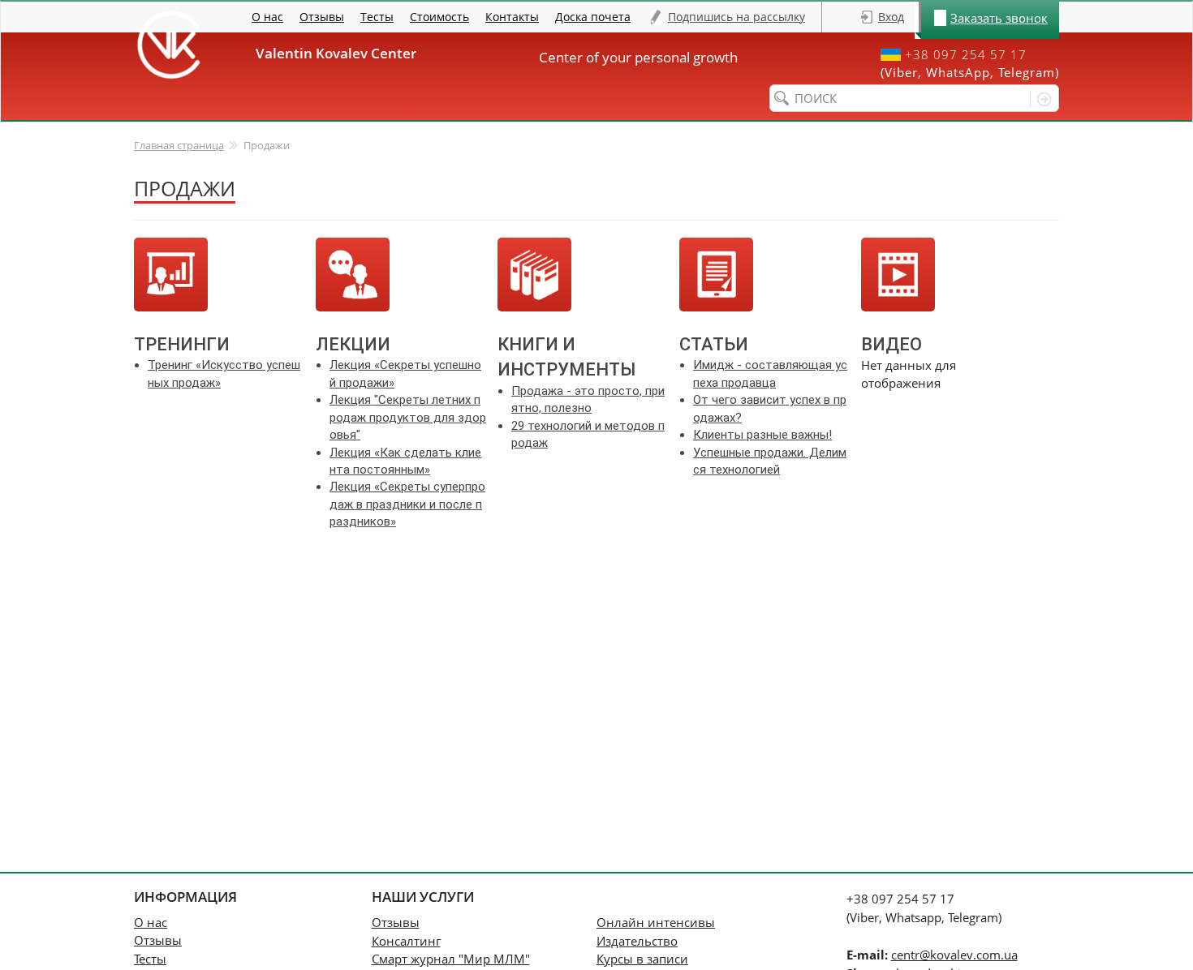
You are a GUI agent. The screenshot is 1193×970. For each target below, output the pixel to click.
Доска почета (593, 16)
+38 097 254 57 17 (966, 55)
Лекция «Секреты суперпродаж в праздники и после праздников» (407, 504)
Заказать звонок (999, 18)
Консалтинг (406, 941)
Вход (891, 16)
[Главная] (168, 44)
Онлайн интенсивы (655, 922)
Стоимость (439, 16)
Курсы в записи (642, 959)
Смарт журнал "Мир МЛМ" (451, 959)
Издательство (637, 941)
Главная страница (179, 145)
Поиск (1041, 99)
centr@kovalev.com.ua (954, 954)
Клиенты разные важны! (762, 434)
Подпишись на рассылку (736, 16)
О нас (267, 16)
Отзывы (321, 16)
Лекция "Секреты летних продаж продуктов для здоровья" (407, 417)
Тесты (377, 16)
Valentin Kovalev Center (342, 53)
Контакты (512, 16)
